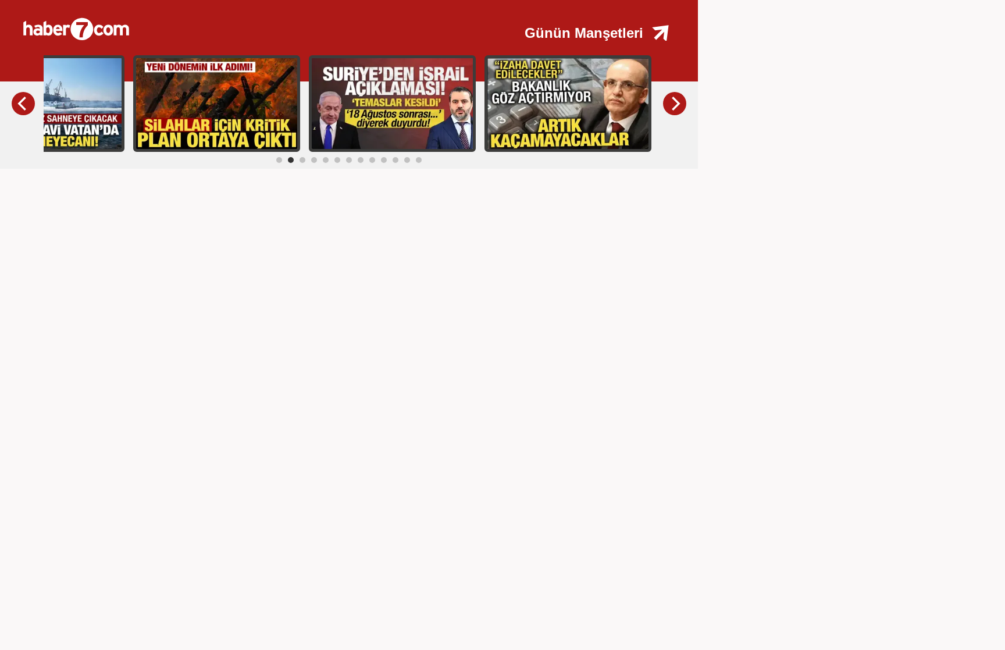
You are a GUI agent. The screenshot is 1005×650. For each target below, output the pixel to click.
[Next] (674, 103)
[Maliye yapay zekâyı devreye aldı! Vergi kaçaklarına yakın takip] (567, 103)
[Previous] (23, 103)
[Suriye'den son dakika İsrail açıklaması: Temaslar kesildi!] (392, 103)
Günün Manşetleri (584, 33)
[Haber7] (209, 23)
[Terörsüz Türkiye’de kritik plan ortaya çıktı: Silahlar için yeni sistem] (216, 103)
